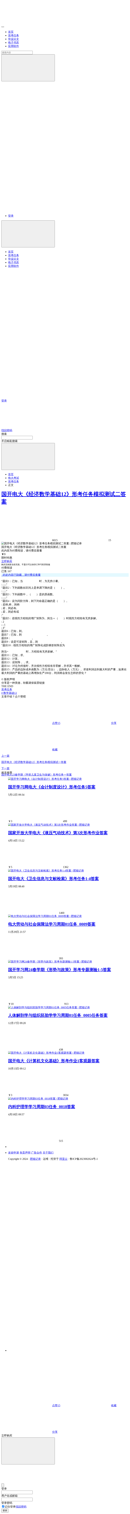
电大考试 (13, 477)
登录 (11, 215)
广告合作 (36, 1152)
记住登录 (10, 1506)
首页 (11, 31)
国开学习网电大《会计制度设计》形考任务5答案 (51, 787)
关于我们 (48, 1152)
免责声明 (25, 1152)
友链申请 (13, 1152)
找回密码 (21, 1506)
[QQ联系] (54, 1253)
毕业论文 (13, 39)
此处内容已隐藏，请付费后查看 (21, 574)
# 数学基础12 (9, 693)
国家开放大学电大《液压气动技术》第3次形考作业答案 (58, 833)
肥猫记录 (35, 1158)
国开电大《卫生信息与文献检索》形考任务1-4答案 (53, 878)
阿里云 (63, 1158)
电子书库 (13, 42)
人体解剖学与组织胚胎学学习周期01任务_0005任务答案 (58, 1015)
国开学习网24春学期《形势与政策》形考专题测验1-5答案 (59, 969)
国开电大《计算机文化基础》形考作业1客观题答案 (54, 1061)
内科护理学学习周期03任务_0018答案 (41, 1106)
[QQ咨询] (26, 1379)
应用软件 (13, 46)
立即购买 (6, 561)
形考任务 (13, 35)
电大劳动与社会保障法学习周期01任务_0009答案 (51, 924)
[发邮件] (54, 1347)
